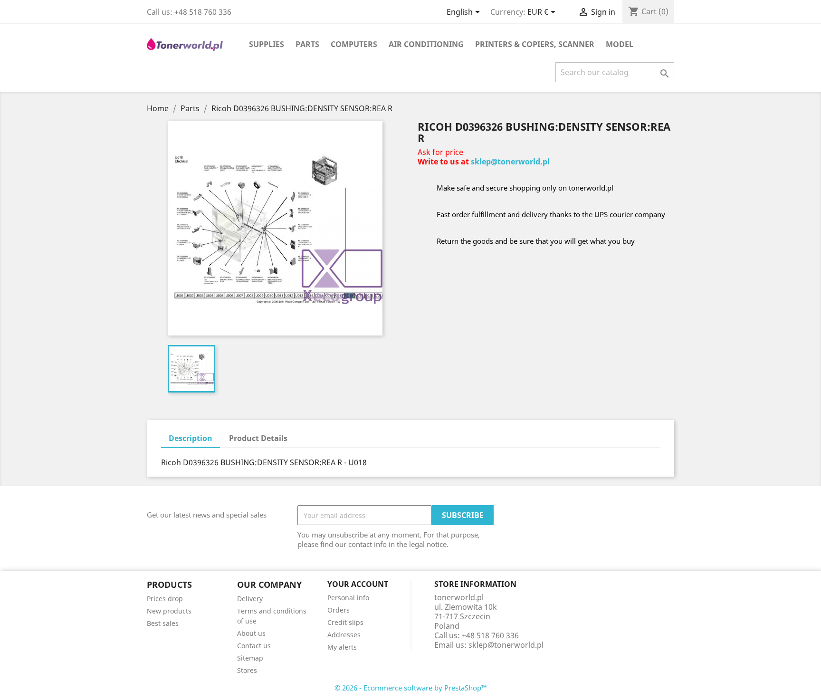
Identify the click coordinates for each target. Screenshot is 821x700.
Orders (338, 609)
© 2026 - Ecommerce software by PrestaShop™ (410, 687)
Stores (247, 670)
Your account (357, 584)
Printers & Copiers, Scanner (534, 44)
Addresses (344, 634)
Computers (354, 44)
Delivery (250, 598)
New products (169, 610)
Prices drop (165, 598)
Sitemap (250, 657)
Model (619, 44)
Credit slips (345, 622)
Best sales (163, 623)
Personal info (348, 597)
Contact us (254, 645)
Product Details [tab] (258, 438)
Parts (307, 44)
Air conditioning (426, 44)
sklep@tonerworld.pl (510, 161)
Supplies (266, 44)
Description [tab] (190, 438)
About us (251, 633)
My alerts (342, 647)
